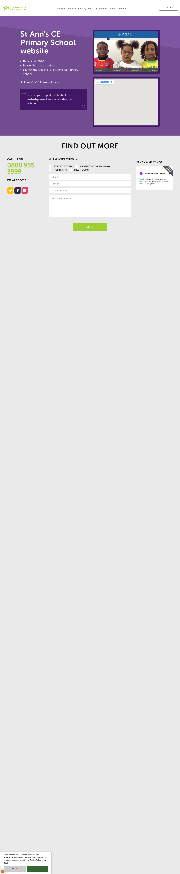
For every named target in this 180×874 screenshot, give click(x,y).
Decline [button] (15, 868)
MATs (91, 8)
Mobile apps (61, 170)
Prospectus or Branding (95, 166)
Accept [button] (37, 868)
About (112, 8)
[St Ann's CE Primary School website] (126, 52)
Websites (61, 8)
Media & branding (77, 8)
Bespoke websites (64, 166)
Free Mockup (81, 170)
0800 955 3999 (20, 168)
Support (168, 7)
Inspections (101, 8)
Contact (122, 8)
